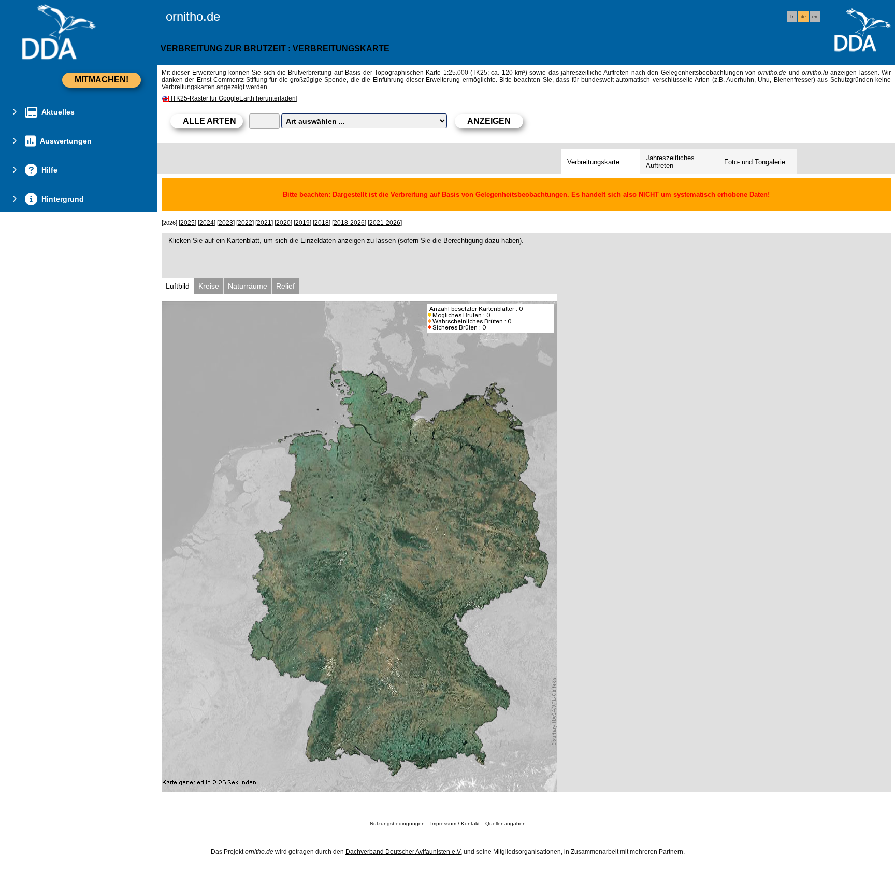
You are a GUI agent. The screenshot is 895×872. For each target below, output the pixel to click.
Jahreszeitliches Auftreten (670, 161)
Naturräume (247, 286)
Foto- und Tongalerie (754, 162)
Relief (285, 286)
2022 (245, 222)
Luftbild (178, 286)
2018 (321, 222)
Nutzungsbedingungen (397, 823)
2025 (187, 222)
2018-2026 (349, 222)
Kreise (208, 286)
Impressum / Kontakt (455, 823)
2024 (206, 222)
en (814, 16)
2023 (226, 222)
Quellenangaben (505, 823)
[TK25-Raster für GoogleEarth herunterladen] (234, 98)
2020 (283, 222)
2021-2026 (384, 222)
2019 (302, 222)
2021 (264, 222)
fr (791, 16)
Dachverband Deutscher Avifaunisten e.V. (403, 851)
